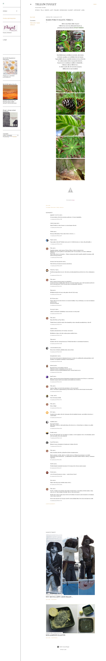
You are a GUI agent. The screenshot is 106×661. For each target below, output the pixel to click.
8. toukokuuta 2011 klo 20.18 (56, 476)
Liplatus (52, 328)
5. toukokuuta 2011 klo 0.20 (56, 275)
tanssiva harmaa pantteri (56, 261)
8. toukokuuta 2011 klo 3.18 (55, 459)
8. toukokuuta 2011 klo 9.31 (55, 468)
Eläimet (70, 10)
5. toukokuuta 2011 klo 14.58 (56, 343)
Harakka (52, 421)
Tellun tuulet (45, 4)
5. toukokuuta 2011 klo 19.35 (56, 351)
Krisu (51, 480)
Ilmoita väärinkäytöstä (9, 18)
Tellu (51, 248)
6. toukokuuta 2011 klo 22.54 (56, 428)
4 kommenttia (54, 637)
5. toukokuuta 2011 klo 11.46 (56, 324)
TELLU (42, 10)
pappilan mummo (54, 215)
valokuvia (32, 24)
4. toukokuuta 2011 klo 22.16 (56, 227)
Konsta (47, 10)
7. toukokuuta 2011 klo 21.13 (55, 446)
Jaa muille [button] (32, 17)
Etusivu (37, 10)
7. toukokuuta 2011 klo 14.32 (56, 438)
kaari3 (51, 376)
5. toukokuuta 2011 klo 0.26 (56, 286)
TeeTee (52, 463)
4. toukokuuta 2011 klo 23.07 (56, 265)
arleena (52, 365)
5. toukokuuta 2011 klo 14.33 (56, 335)
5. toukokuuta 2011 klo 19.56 (56, 372)
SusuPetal (52, 442)
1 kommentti (54, 599)
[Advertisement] (70, 518)
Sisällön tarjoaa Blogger (64, 646)
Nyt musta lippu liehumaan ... (59, 597)
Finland (56, 10)
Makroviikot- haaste (35, 23)
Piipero (52, 239)
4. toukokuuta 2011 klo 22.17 (56, 235)
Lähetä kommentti (50, 503)
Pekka (51, 231)
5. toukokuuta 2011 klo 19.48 (56, 361)
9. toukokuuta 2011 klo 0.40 (56, 500)
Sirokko (52, 432)
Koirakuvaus (63, 10)
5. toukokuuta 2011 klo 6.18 (55, 294)
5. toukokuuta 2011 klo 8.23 (55, 305)
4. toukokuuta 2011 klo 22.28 (56, 257)
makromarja (53, 223)
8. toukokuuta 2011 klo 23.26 (56, 484)
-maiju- (52, 395)
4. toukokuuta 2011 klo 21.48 (56, 219)
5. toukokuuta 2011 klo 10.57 (56, 313)
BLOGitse (52, 298)
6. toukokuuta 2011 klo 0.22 (56, 381)
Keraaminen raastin (55, 635)
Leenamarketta (54, 347)
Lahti (51, 10)
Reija (51, 290)
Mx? (51, 412)
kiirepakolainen (54, 356)
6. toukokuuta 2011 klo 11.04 (56, 399)
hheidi (51, 472)
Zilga (51, 339)
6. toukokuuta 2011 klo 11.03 (56, 391)
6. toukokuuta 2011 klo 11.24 (56, 408)
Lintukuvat (77, 10)
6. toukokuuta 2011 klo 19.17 (56, 417)
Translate (14, 136)
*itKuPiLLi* (52, 269)
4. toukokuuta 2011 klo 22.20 (56, 244)
